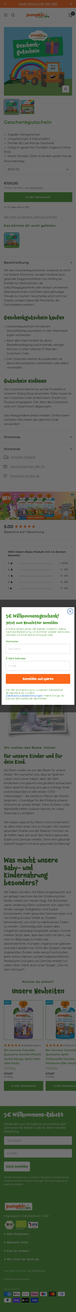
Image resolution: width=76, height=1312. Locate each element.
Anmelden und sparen (38, 678)
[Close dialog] (70, 611)
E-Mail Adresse (16, 658)
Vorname (12, 641)
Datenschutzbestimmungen (24, 695)
